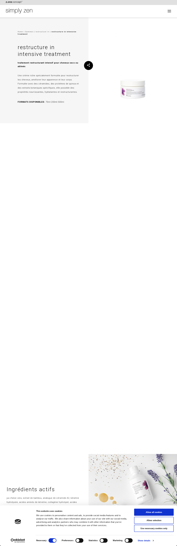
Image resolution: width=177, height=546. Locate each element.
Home (20, 32)
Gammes (29, 32)
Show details (144, 540)
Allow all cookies (154, 512)
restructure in (43, 32)
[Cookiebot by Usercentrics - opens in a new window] (18, 541)
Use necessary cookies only (153, 528)
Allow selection (154, 520)
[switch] (79, 540)
